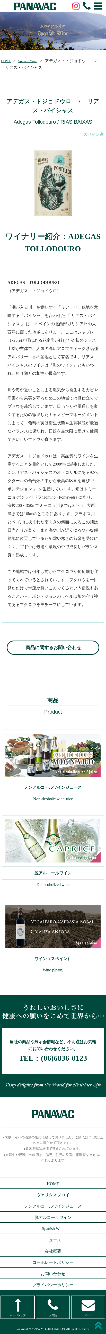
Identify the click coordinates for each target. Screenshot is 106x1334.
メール (88, 1315)
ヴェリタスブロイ (53, 1195)
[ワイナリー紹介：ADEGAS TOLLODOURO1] (53, 183)
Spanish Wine (27, 61)
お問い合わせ (53, 1274)
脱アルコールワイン (53, 1217)
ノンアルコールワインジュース (53, 1206)
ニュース (53, 1240)
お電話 (53, 1315)
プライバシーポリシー (53, 1285)
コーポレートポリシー (53, 1262)
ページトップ (17, 1315)
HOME (6, 61)
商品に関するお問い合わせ (53, 647)
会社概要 (53, 1251)
